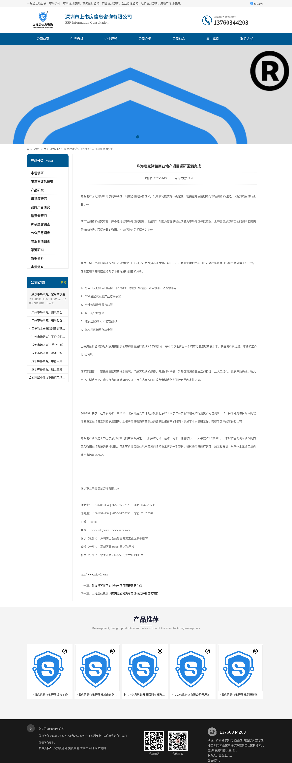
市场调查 (37, 267)
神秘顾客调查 (40, 224)
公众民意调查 (40, 233)
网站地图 (100, 748)
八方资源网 (60, 748)
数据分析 (37, 258)
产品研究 (37, 190)
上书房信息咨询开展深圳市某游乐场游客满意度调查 (155, 694)
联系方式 (246, 39)
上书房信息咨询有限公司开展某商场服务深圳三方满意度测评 (208, 694)
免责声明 (73, 748)
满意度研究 (39, 198)
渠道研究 (37, 250)
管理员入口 (87, 748)
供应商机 (77, 39)
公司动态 (178, 39)
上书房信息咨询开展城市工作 (50, 694)
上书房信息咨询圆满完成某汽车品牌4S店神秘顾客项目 (125, 593)
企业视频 (110, 39)
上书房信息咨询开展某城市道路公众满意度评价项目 (107, 694)
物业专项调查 (40, 241)
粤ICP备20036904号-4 (77, 735)
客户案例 (212, 39)
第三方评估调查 (42, 181)
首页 (43, 149)
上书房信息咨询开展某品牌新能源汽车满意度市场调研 (252, 694)
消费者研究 (39, 216)
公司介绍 (144, 39)
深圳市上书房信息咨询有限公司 (109, 735)
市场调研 (37, 173)
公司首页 (43, 39)
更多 (63, 282)
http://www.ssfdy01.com (94, 574)
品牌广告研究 (40, 207)
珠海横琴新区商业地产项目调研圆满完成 (117, 585)
